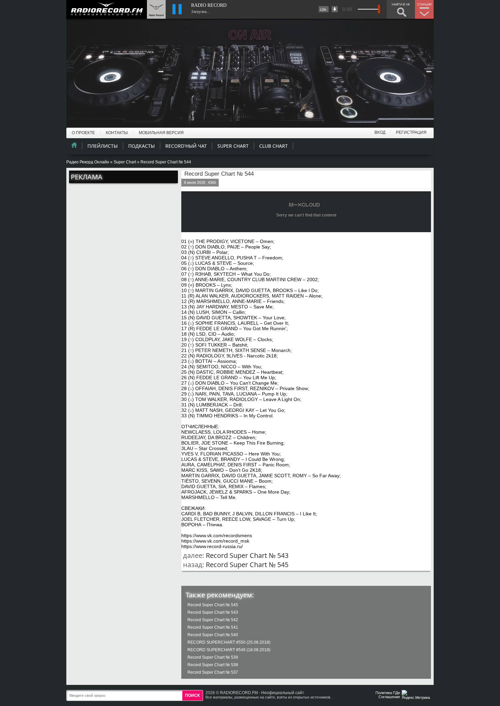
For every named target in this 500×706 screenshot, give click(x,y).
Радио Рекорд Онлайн (87, 162)
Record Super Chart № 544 (219, 174)
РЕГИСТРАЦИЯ (411, 132)
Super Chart (125, 162)
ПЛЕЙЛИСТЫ (102, 146)
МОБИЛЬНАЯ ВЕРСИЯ (161, 132)
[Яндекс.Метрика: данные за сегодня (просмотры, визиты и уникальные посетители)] (417, 695)
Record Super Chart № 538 (212, 664)
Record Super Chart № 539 (212, 657)
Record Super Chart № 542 (212, 619)
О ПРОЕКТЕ (83, 132)
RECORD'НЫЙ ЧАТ (186, 146)
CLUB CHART (273, 146)
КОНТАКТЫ (117, 132)
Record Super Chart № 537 (212, 672)
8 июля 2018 (194, 182)
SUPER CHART (233, 146)
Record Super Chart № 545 (247, 564)
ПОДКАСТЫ (141, 146)
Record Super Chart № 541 (212, 627)
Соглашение (389, 697)
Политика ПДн (388, 693)
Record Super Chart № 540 (212, 634)
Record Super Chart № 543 (247, 555)
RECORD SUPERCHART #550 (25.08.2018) (228, 642)
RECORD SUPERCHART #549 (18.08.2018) (228, 649)
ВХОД (379, 132)
